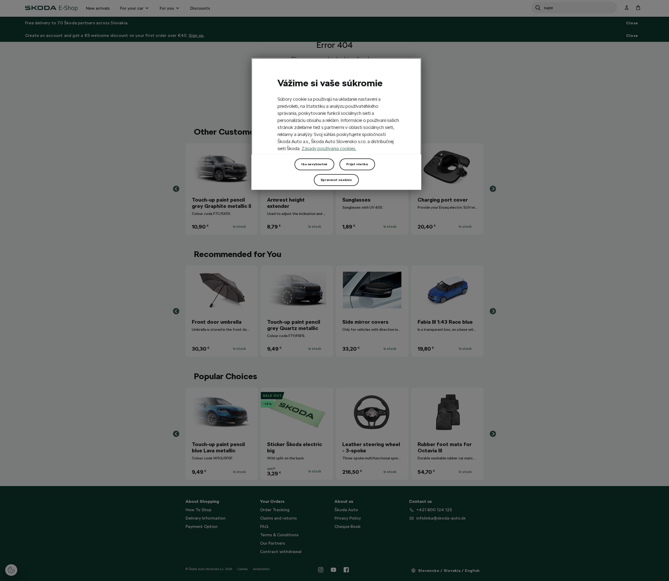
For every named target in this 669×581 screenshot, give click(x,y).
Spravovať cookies (336, 180)
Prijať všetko (357, 164)
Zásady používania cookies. (329, 148)
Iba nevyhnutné (314, 164)
